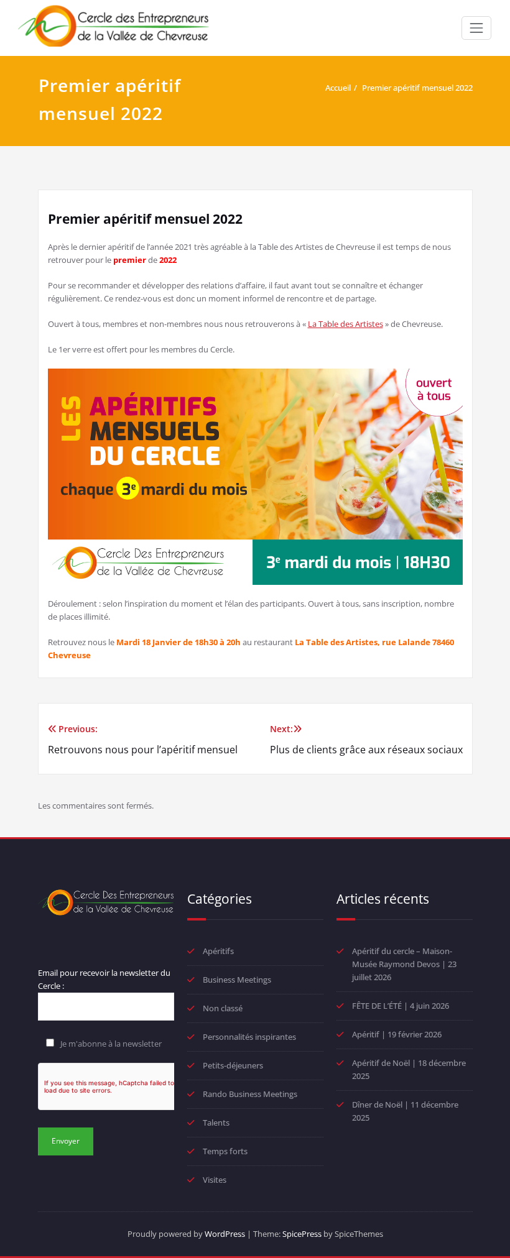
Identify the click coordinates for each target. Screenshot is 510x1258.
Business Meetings (237, 979)
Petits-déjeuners (233, 1065)
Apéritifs (218, 951)
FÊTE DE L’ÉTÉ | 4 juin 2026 (400, 1005)
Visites (214, 1179)
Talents (216, 1122)
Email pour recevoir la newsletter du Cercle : (104, 979)
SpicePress (302, 1233)
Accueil (338, 87)
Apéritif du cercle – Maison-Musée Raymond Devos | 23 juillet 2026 (404, 964)
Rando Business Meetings (250, 1094)
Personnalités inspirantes (249, 1036)
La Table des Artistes (345, 323)
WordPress (225, 1233)
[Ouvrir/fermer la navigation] (476, 28)
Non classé (223, 1008)
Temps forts (225, 1151)
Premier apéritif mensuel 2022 (417, 87)
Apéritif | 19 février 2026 (397, 1034)
